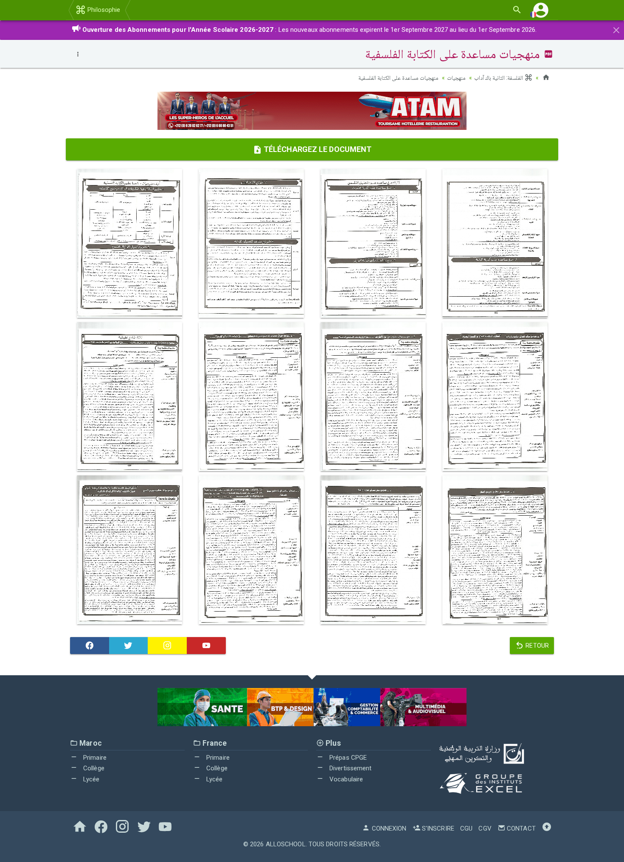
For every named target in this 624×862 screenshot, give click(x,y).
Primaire (94, 757)
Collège (93, 768)
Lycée (91, 779)
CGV (484, 828)
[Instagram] (167, 645)
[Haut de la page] (547, 828)
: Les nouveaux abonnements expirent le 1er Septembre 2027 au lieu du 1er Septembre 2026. (309, 30)
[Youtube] (206, 645)
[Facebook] (89, 645)
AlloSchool (286, 844)
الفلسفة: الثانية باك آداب (499, 77)
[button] (541, 10)
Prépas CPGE (347, 757)
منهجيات (456, 77)
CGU (466, 828)
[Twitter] (128, 645)
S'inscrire (437, 828)
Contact (520, 828)
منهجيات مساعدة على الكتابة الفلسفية (398, 77)
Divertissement (350, 768)
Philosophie (103, 10)
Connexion (388, 828)
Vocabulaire (345, 779)
